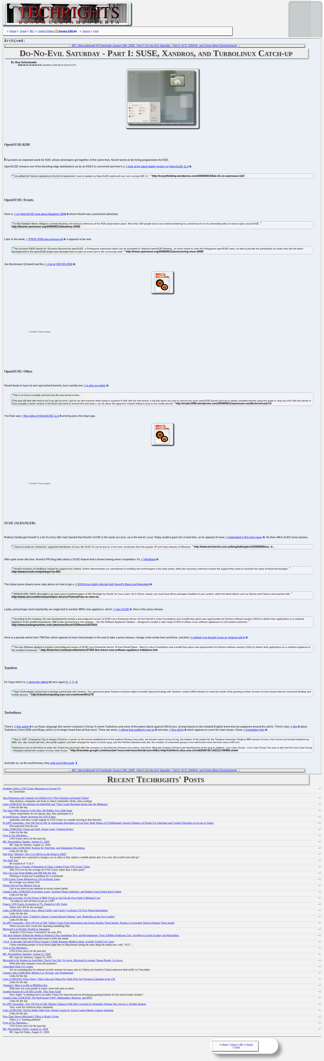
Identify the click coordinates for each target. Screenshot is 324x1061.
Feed (95, 31)
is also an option (96, 385)
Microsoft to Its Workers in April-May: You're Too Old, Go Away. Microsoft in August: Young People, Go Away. (63, 960)
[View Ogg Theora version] (162, 292)
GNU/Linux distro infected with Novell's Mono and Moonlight (113, 584)
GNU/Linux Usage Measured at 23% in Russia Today (31, 879)
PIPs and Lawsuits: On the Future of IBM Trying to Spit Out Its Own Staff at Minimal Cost (51, 897)
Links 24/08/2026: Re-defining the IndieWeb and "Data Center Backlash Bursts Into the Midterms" (55, 804)
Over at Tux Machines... (16, 835)
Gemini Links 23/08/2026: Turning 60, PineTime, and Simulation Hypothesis (44, 848)
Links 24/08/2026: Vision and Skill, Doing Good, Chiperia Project (38, 829)
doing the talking (39, 682)
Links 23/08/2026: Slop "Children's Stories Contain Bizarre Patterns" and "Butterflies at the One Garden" (59, 916)
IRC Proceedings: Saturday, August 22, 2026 (27, 954)
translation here (255, 729)
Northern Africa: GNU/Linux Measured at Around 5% (32, 788)
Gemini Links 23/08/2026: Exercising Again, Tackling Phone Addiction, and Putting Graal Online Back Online (62, 891)
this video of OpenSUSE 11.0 (41, 415)
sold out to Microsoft (62, 763)
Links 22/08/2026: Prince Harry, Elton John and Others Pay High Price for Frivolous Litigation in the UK (59, 979)
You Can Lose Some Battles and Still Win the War (29, 872)
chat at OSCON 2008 (60, 264)
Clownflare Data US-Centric (18, 966)
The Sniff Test (10, 860)
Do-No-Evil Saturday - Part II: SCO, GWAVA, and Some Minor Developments (191, 45)
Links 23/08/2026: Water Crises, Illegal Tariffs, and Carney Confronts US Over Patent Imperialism (55, 910)
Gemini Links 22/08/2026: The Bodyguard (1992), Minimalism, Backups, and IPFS (47, 997)
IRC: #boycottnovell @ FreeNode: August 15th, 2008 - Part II (108, 45)
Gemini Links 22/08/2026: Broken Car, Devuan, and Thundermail (38, 972)
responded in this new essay (245, 537)
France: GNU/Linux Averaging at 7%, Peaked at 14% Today (35, 904)
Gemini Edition (46, 31)
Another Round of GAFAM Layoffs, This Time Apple (32, 991)
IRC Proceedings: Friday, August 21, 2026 (25, 1029)
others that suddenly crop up (138, 729)
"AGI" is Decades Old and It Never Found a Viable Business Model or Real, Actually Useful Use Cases (58, 941)
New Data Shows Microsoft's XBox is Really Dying (31, 1016)
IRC (32, 31)
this (295, 726)
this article (23, 726)
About (23, 31)
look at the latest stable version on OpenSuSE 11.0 (158, 166)
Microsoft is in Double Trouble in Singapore (26, 929)
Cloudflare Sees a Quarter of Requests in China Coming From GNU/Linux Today (46, 866)
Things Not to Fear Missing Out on (21, 885)
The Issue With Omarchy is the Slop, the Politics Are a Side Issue (37, 810)
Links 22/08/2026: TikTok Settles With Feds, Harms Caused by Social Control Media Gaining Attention (58, 1010)
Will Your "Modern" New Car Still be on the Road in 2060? (34, 854)
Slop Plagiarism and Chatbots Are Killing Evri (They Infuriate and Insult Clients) (46, 798)
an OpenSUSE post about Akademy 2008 (41, 214)
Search (86, 31)
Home (13, 31)
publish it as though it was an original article (219, 637)
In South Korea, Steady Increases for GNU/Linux (29, 816)
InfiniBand (150, 559)
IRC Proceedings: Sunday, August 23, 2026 (26, 841)
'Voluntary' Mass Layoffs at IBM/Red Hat (25, 985)
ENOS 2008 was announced (46, 239)
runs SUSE (122, 609)
